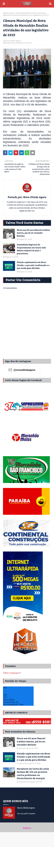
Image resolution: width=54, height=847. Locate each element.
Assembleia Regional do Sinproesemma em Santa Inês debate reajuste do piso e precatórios (31, 249)
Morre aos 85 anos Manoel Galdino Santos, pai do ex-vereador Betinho (33, 233)
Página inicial (8, 13)
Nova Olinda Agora (13, 41)
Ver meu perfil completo (26, 814)
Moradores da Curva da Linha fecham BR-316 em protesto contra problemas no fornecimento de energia (33, 773)
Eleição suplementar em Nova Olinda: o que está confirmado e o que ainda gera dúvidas (33, 265)
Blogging (26, 828)
